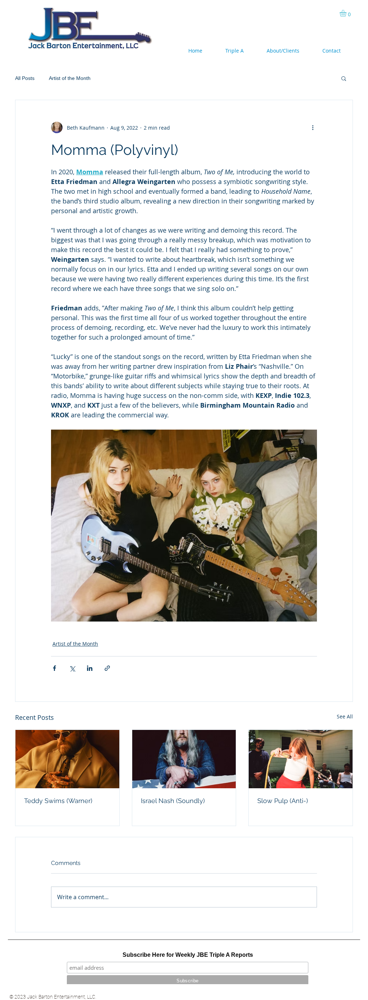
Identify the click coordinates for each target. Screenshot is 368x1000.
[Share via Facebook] (54, 668)
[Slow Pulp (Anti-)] (301, 759)
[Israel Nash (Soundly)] (184, 759)
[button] (347, 13)
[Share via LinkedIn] (89, 668)
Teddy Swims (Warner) (58, 800)
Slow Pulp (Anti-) (282, 800)
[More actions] (312, 127)
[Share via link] (107, 668)
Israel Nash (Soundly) (173, 800)
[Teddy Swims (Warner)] (67, 759)
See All (345, 716)
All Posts (24, 78)
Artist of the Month (70, 78)
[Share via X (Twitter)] (72, 668)
